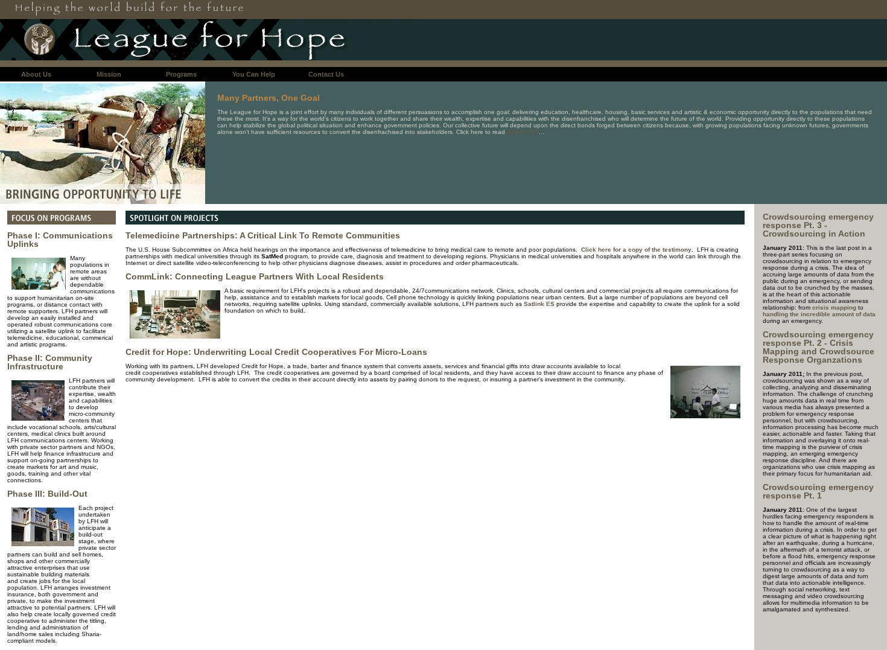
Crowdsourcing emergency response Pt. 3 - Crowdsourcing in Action (818, 225)
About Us (36, 74)
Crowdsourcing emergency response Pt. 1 (818, 491)
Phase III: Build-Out (47, 494)
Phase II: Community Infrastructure (49, 362)
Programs (181, 74)
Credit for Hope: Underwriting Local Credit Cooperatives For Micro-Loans (276, 352)
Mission (109, 74)
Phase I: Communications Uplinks (60, 240)
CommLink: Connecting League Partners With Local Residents (255, 276)
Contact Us (326, 74)
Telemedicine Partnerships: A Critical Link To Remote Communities (263, 235)
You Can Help (253, 74)
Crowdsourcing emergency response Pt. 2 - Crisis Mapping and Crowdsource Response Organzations (818, 347)
